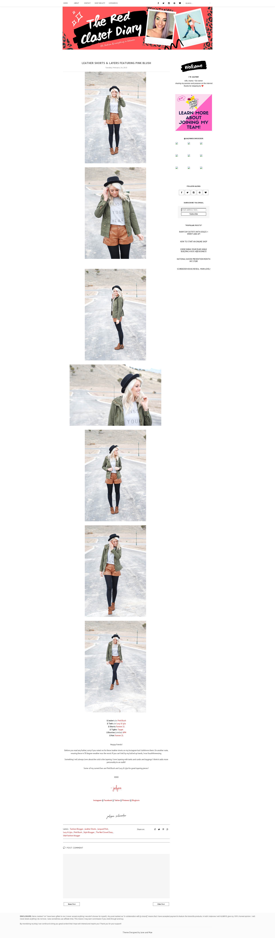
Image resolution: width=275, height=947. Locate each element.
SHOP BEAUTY (100, 3)
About (76, 3)
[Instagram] (168, 3)
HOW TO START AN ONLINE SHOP (193, 242)
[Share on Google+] (167, 829)
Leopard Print (103, 829)
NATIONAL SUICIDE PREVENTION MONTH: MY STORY (193, 260)
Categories (113, 3)
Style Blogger (89, 832)
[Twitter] (163, 3)
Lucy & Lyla (121, 723)
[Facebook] (158, 3)
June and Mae (146, 932)
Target (120, 729)
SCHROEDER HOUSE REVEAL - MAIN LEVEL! (193, 269)
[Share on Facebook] (155, 829)
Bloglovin (136, 800)
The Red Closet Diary (104, 832)
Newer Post (72, 904)
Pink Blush (122, 720)
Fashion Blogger (116, 58)
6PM (124, 732)
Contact (87, 3)
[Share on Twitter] (159, 829)
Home (65, 3)
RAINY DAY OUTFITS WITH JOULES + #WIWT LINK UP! (193, 233)
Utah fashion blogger (71, 835)
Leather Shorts (90, 829)
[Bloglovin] (180, 3)
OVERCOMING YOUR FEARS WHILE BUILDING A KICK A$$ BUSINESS (193, 250)
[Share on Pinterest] (163, 829)
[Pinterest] (174, 3)
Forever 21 (120, 726)
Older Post (161, 904)
